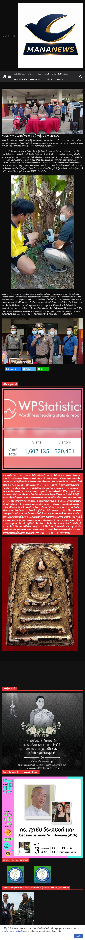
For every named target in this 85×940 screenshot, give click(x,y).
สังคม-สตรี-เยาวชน (36, 79)
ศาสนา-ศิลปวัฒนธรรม (60, 74)
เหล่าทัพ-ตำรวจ (19, 74)
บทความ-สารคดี (43, 74)
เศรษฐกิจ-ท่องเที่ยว (20, 79)
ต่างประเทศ (59, 79)
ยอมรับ (78, 936)
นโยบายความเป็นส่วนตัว (14, 931)
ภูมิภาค (49, 79)
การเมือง (31, 74)
